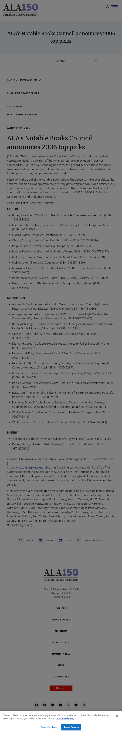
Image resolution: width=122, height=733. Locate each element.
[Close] (116, 715)
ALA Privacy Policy (65, 718)
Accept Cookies (71, 727)
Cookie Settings (49, 727)
